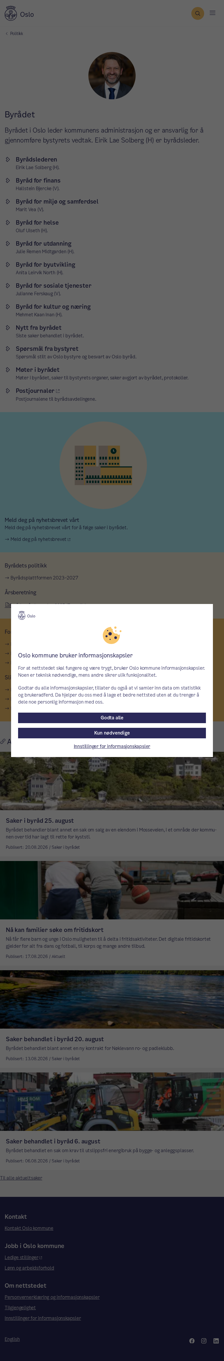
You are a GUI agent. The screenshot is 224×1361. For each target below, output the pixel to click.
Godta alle (112, 717)
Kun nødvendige (112, 733)
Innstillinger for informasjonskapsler (112, 746)
